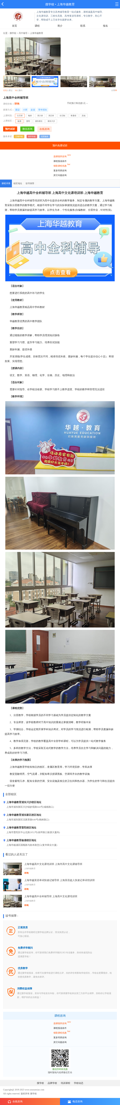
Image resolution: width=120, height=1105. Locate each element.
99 (116, 90)
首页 (14, 25)
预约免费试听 (60, 145)
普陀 (28, 121)
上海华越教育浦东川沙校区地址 (23, 802)
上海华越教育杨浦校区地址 (21, 840)
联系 (82, 25)
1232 (5, 90)
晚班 (30, 116)
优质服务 (44, 136)
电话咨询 (77, 1101)
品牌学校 (52, 1083)
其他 (83, 116)
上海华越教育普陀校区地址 (21, 827)
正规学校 (19, 136)
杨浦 (19, 121)
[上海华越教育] (18, 16)
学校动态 (78, 1083)
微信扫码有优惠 (60, 1069)
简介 (60, 25)
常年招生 (42, 110)
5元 (84, 103)
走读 (33, 110)
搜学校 (49, 4)
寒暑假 (73, 116)
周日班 (51, 116)
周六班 (40, 116)
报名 (105, 25)
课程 (37, 25)
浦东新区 (38, 121)
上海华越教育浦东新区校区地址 (23, 815)
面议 (17, 110)
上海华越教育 (66, 4)
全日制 (62, 116)
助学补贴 (32, 136)
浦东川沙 (51, 121)
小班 (25, 110)
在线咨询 (17, 1101)
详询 (16, 103)
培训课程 (65, 1083)
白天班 (20, 116)
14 (16, 90)
